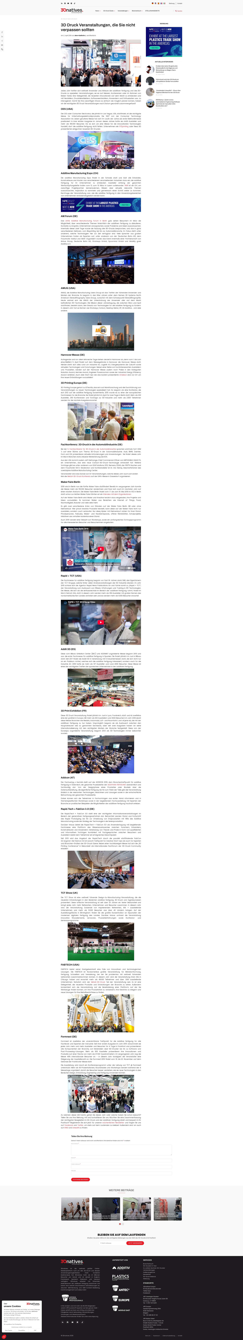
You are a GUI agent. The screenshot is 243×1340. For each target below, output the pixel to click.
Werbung (171, 3)
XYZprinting (124, 126)
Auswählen (22, 1330)
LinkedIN (75, 1128)
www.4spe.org (93, 1316)
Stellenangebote (149, 1272)
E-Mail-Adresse (76, 1164)
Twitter (80, 1125)
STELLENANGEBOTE (152, 11)
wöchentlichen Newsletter (113, 1122)
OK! (35, 1330)
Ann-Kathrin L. (80, 35)
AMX (126, 185)
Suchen (179, 11)
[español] (158, 3)
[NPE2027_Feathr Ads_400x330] (164, 42)
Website (73, 1170)
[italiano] (164, 3)
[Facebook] (2, 32)
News (97, 11)
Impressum (156, 1335)
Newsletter (147, 1274)
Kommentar (75, 1143)
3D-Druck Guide (108, 11)
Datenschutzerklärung (169, 1335)
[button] (4, 1337)
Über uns (147, 1335)
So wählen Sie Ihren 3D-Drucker (154, 1268)
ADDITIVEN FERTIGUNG (117, 785)
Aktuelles (74, 19)
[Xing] (2, 41)
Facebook (69, 1125)
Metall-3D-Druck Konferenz (78, 476)
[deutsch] (152, 3)
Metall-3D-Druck (98, 982)
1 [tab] (120, 1224)
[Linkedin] (2, 37)
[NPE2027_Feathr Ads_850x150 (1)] (101, 205)
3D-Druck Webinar (149, 1277)
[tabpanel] (75, 1209)
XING (66, 1128)
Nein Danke (8, 1330)
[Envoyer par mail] (2, 45)
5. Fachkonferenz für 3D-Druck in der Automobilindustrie (91, 449)
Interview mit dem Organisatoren (117, 494)
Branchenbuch (136, 11)
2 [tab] (123, 1224)
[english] (155, 3)
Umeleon (123, 375)
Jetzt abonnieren (135, 1243)
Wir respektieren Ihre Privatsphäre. (13, 1324)
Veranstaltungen (123, 11)
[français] (161, 3)
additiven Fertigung (81, 1283)
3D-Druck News (66, 19)
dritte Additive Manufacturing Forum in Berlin (86, 221)
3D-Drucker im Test (150, 1266)
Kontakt (179, 3)
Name (73, 1157)
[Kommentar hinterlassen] (2, 49)
